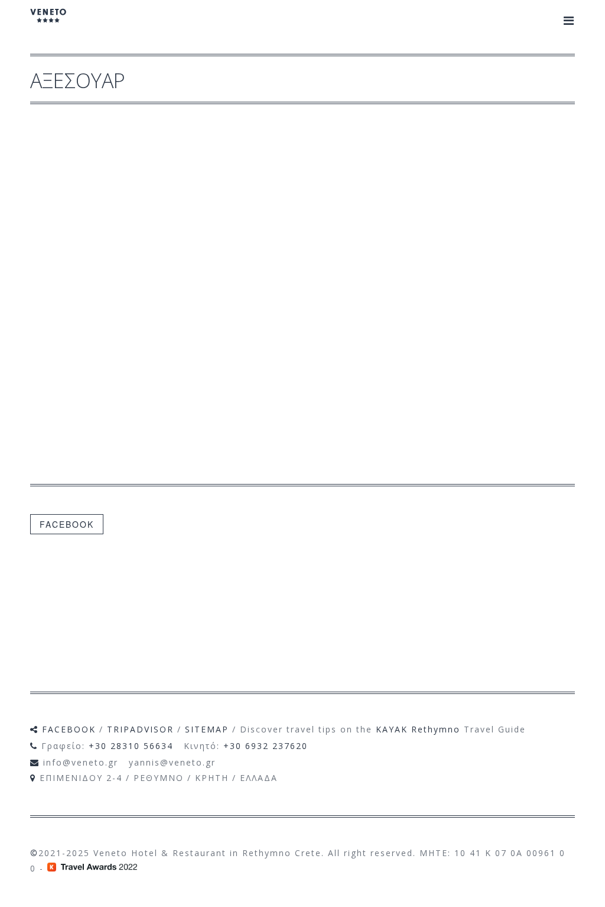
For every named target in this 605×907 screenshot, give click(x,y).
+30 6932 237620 (265, 745)
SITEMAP (207, 729)
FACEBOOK (67, 524)
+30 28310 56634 (131, 745)
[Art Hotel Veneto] (48, 23)
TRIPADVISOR (140, 729)
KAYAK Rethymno (418, 729)
